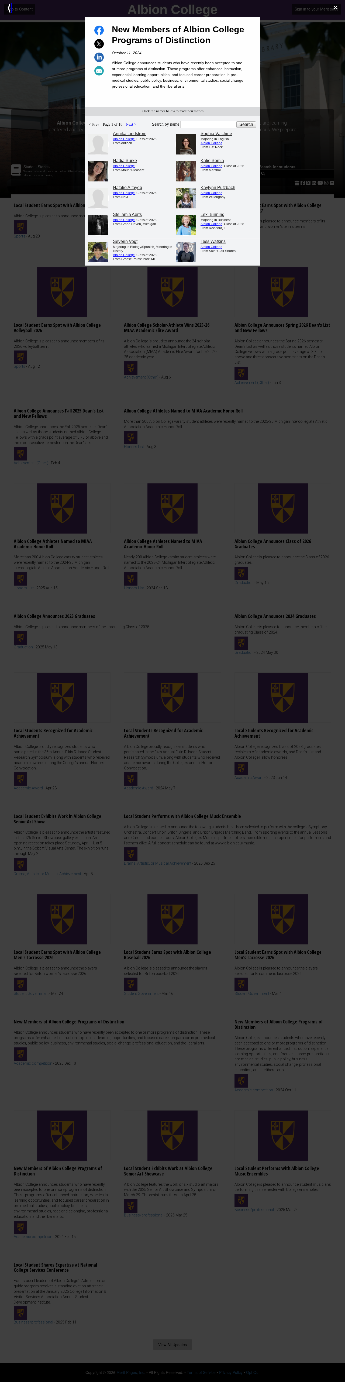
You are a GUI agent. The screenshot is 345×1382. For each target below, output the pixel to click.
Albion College (124, 139)
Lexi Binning (213, 214)
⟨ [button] (9, 8)
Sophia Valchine (216, 133)
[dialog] (172, 691)
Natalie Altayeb (127, 187)
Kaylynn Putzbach (218, 187)
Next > (131, 124)
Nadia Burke (125, 160)
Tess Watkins (213, 241)
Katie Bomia (212, 160)
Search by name (166, 124)
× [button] (335, 7)
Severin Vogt (125, 241)
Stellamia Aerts (127, 214)
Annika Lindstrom (129, 133)
